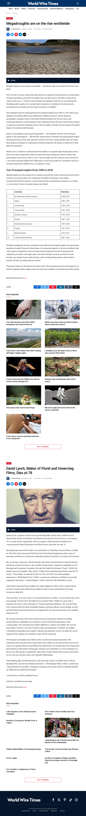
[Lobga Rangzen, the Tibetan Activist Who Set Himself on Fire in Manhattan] (62, 727)
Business (32, 9)
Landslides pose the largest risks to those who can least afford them (61, 352)
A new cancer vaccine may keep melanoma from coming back (22, 437)
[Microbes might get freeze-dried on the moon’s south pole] (62, 395)
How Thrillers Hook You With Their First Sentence (60, 713)
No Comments (48, 29)
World (17, 9)
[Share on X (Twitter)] (12, 34)
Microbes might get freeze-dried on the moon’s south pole (60, 409)
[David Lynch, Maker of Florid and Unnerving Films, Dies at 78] (43, 506)
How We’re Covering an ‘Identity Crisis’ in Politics (21, 722)
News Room (16, 29)
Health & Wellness (56, 9)
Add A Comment (43, 446)
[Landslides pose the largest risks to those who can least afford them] (62, 338)
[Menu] (8, 3)
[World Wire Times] (43, 3)
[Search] (77, 3)
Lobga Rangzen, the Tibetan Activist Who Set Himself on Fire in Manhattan (62, 741)
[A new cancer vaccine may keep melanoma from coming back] (23, 424)
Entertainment (42, 9)
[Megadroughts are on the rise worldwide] (43, 57)
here (25, 278)
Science (9, 18)
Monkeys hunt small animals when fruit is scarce (60, 380)
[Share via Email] (24, 34)
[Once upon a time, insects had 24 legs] (23, 395)
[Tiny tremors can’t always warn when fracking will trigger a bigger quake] (23, 338)
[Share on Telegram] (20, 34)
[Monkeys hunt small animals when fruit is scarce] (62, 367)
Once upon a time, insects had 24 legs (20, 408)
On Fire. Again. (11, 758)
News (11, 9)
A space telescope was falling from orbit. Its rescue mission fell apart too (23, 380)
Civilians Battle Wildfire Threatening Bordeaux (23, 749)
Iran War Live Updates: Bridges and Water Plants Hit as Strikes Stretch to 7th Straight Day (61, 760)
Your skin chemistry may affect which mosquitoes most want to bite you (20, 323)
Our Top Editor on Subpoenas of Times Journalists (21, 770)
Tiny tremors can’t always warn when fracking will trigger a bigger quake (23, 352)
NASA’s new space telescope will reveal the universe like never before (61, 323)
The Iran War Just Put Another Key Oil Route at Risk (61, 750)
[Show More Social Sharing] (28, 34)
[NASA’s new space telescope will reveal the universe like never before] (62, 309)
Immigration (69, 9)
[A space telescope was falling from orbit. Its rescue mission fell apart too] (23, 367)
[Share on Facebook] (8, 34)
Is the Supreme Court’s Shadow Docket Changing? (21, 713)
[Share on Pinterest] (16, 34)
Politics (24, 9)
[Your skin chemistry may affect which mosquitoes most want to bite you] (23, 309)
